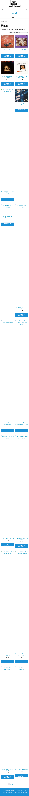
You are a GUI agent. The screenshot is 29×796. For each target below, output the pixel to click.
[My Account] (13, 13)
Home (2, 21)
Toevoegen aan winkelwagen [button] (7, 56)
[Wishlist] (14, 13)
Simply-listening (14, 5)
